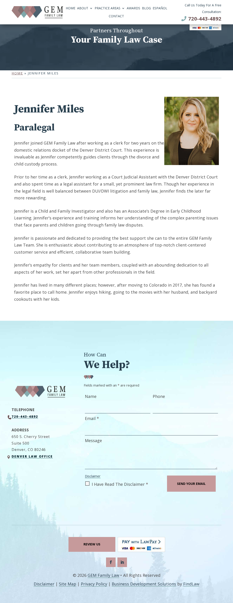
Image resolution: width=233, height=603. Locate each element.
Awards (133, 8)
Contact (116, 16)
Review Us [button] (92, 544)
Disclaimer (93, 476)
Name (90, 396)
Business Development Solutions (144, 584)
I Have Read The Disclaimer (120, 484)
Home (70, 8)
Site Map (67, 584)
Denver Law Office (32, 456)
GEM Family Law (103, 575)
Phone (159, 396)
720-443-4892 (204, 18)
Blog (146, 8)
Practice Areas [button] (107, 8)
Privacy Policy (94, 584)
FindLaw (191, 584)
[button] (228, 570)
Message (93, 440)
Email (92, 418)
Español (160, 8)
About (82, 8)
